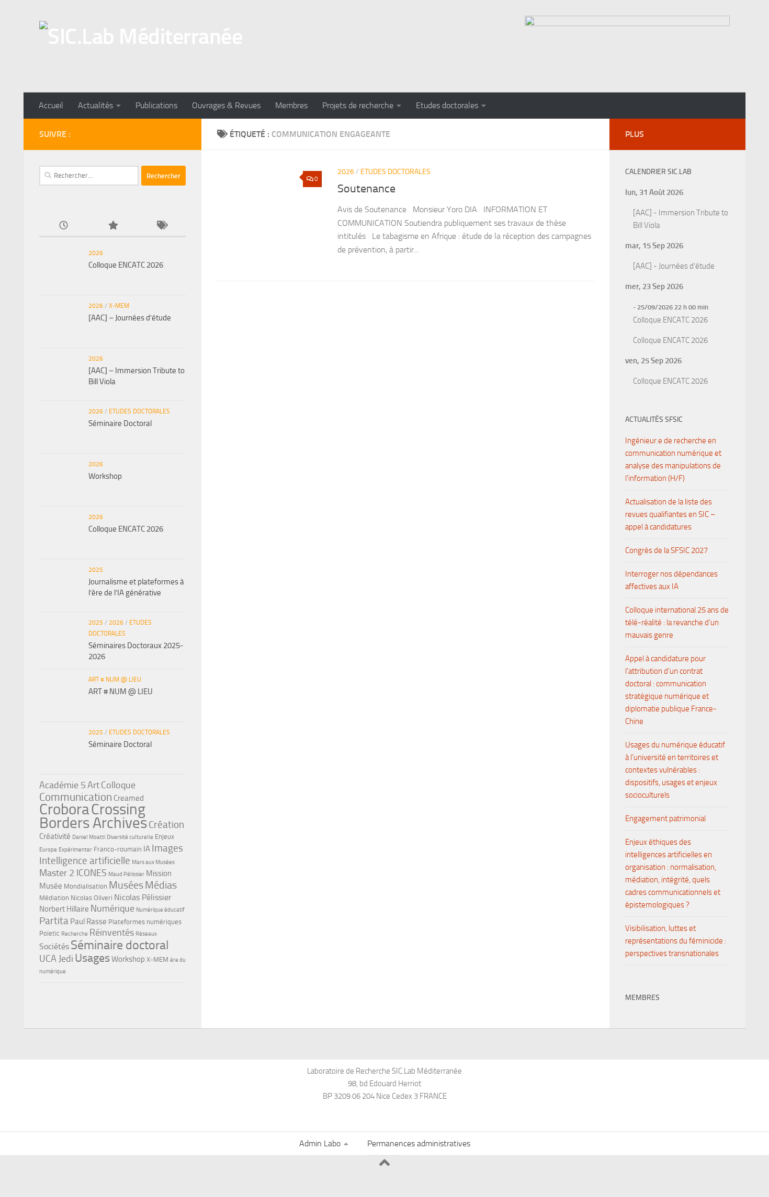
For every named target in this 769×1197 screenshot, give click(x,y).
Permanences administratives (418, 1143)
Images (167, 848)
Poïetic (49, 933)
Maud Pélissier (126, 874)
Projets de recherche (357, 105)
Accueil (51, 105)
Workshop (105, 476)
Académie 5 (62, 785)
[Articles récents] (63, 226)
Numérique (112, 908)
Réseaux (146, 933)
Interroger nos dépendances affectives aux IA (671, 580)
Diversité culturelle (130, 837)
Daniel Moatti (88, 837)
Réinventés (111, 932)
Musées (126, 885)
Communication (75, 796)
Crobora (64, 809)
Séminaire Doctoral (120, 423)
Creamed (129, 798)
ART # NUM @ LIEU (114, 679)
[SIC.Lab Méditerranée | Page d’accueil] (140, 46)
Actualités (95, 105)
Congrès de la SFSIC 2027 (666, 550)
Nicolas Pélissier (143, 897)
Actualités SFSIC (654, 419)
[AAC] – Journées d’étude (129, 318)
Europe (48, 849)
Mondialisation (85, 886)
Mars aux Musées (153, 862)
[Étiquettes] (161, 226)
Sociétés (54, 946)
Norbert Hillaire (64, 909)
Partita (54, 921)
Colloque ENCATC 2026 (125, 265)
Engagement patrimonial (665, 818)
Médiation (54, 898)
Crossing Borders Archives (93, 816)
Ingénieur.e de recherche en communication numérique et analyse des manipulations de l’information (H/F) (673, 459)
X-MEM (119, 305)
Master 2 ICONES (73, 873)
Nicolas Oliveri (91, 898)
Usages (92, 958)
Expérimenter (75, 849)
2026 (345, 171)
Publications (156, 105)
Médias (161, 885)
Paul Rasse (88, 921)
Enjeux (164, 837)
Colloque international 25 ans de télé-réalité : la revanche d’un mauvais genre (677, 622)
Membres (291, 105)
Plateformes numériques (145, 922)
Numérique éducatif (160, 909)
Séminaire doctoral (120, 944)
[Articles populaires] (112, 226)
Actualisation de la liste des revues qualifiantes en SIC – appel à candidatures (670, 514)
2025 (95, 569)
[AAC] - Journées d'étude (674, 266)
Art (93, 785)
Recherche (74, 933)
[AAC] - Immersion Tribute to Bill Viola (680, 219)
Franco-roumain (118, 849)
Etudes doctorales (447, 105)
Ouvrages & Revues (226, 105)
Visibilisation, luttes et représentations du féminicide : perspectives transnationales (675, 941)
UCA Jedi (56, 958)
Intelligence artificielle (84, 861)
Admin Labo (320, 1143)
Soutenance (366, 188)
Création (166, 825)
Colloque (118, 785)
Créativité (55, 836)
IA (146, 849)
